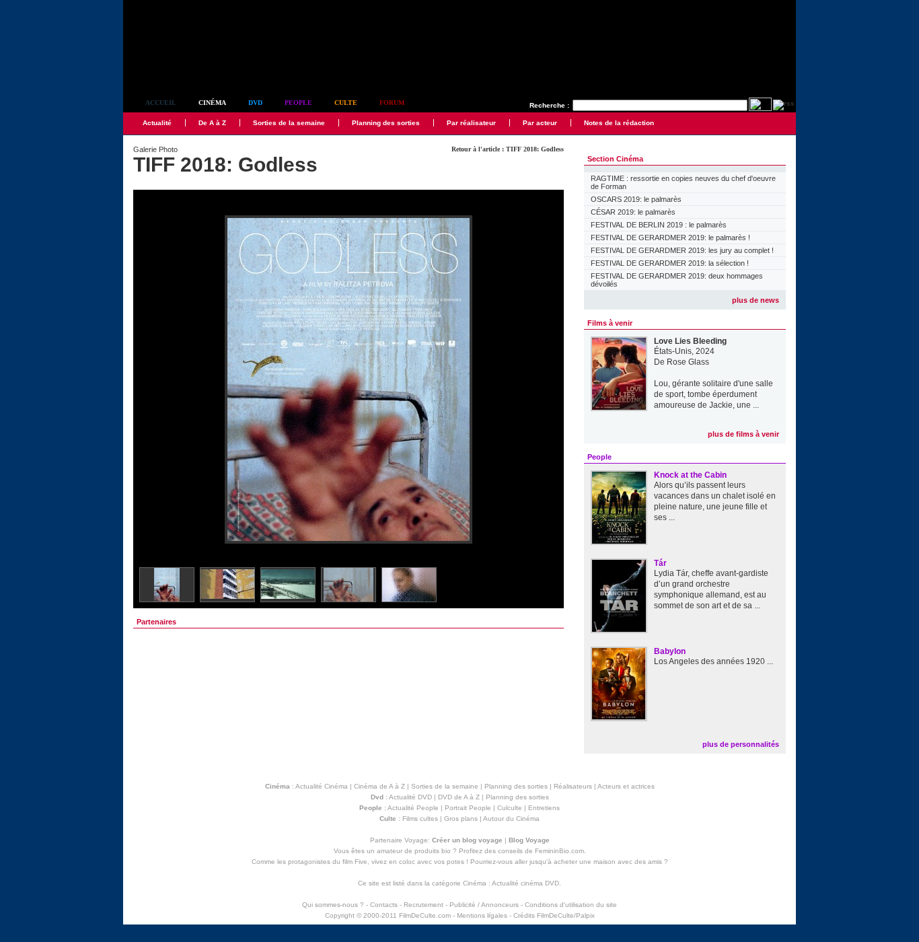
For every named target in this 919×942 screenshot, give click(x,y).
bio (446, 851)
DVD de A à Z (459, 797)
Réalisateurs (573, 786)
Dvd (255, 102)
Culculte (509, 807)
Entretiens (544, 807)
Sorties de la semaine (289, 122)
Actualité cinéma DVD (525, 883)
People (298, 102)
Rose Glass (688, 362)
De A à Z (212, 122)
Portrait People (468, 807)
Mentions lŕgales (482, 915)
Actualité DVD (410, 797)
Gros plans (461, 818)
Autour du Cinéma (511, 818)
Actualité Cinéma (321, 786)
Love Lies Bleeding (690, 341)
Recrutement (423, 904)
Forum (391, 102)
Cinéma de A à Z (379, 786)
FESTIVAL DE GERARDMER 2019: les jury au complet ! (682, 250)
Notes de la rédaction (619, 122)
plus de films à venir (743, 434)
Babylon (670, 651)
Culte (345, 102)
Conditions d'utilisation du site (571, 904)
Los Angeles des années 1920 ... (713, 661)
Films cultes (420, 818)
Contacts (384, 904)
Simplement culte (197, 66)
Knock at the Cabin (690, 475)
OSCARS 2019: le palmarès (636, 199)
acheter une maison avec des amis (608, 861)
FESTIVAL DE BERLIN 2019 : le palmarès (659, 225)
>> (545, 380)
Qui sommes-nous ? (333, 904)
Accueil (160, 102)
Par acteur (540, 122)
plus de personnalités (740, 744)
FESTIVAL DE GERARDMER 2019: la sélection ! (670, 263)
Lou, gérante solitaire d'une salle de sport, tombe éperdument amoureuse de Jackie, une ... (713, 394)
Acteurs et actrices (626, 786)
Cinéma (212, 102)
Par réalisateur (471, 122)
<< (152, 380)
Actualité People (413, 807)
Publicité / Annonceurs (484, 904)
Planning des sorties (386, 122)
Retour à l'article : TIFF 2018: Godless (507, 149)
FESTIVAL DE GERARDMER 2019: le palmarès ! (670, 237)
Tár (660, 563)
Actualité (157, 122)
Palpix (585, 915)
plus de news (755, 300)
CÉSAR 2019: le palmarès (633, 212)
